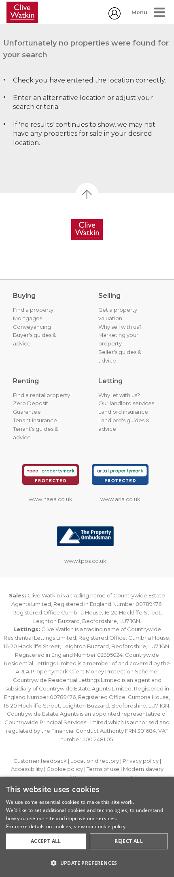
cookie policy (110, 826)
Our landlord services (126, 403)
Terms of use (103, 769)
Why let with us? (119, 395)
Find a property (33, 309)
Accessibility (27, 769)
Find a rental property (41, 395)
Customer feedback (40, 761)
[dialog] (87, 827)
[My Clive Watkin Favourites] (114, 17)
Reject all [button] (129, 841)
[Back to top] (87, 229)
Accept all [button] (46, 841)
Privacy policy (141, 761)
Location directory (94, 761)
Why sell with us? (120, 326)
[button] (87, 863)
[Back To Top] (87, 194)
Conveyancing (32, 326)
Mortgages (27, 318)
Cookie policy (65, 769)
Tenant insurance (35, 420)
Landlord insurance (123, 411)
